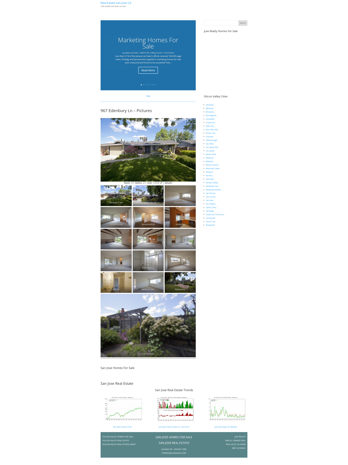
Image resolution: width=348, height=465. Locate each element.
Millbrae (209, 158)
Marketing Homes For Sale (148, 43)
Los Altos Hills (212, 147)
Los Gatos (210, 150)
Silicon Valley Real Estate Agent (119, 444)
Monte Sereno (212, 165)
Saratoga (210, 211)
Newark (209, 172)
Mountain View (212, 168)
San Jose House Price (122, 427)
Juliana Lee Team (131, 53)
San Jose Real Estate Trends (174, 390)
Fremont (209, 136)
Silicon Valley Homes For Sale (117, 436)
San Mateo (210, 204)
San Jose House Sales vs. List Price (174, 427)
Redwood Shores (213, 189)
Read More (148, 70)
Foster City (210, 133)
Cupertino (210, 122)
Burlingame (211, 115)
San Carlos (210, 196)
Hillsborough (211, 140)
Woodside (210, 225)
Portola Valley (212, 182)
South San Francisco (215, 214)
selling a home (156, 53)
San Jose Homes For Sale (117, 368)
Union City (210, 221)
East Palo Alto (212, 129)
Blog (148, 96)
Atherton (210, 104)
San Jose (209, 200)
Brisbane (210, 112)
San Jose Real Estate (117, 383)
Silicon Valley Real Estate (115, 440)
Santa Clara (211, 207)
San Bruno (210, 193)
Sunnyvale (210, 218)
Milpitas (209, 161)
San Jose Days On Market (225, 427)
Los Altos (210, 143)
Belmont (209, 108)
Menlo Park (211, 154)
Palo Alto (210, 179)
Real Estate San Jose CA (116, 3)
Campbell (210, 119)
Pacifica (209, 175)
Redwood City (212, 186)
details (168, 182)
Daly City (210, 126)
